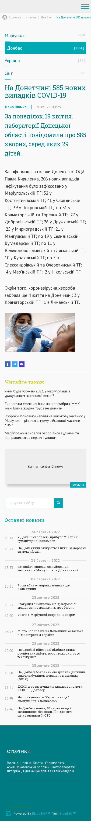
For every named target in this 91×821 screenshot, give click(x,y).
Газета (38, 763)
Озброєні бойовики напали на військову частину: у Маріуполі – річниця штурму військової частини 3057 (45, 420)
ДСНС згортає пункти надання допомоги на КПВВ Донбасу (50, 688)
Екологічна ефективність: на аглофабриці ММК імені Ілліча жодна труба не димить (42, 405)
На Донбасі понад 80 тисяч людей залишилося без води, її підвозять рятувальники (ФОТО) (45, 712)
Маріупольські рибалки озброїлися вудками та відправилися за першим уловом (42, 435)
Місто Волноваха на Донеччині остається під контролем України (51, 632)
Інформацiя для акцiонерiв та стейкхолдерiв (40, 771)
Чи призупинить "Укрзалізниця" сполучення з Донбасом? (43, 699)
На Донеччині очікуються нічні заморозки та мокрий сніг (52, 549)
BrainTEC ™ (68, 813)
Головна (12, 763)
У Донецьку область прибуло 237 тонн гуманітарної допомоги (48, 538)
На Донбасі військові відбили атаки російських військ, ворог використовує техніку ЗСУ (49, 653)
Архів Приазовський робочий (28, 767)
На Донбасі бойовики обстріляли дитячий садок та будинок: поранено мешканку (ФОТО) (51, 675)
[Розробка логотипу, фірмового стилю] (45, 466)
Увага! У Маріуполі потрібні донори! (46, 615)
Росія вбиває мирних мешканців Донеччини (44, 587)
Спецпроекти (55, 763)
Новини (26, 763)
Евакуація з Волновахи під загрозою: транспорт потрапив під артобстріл (47, 605)
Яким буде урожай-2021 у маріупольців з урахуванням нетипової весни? (37, 393)
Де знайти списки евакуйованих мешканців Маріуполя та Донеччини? (48, 568)
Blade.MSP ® (41, 813)
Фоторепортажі (63, 767)
